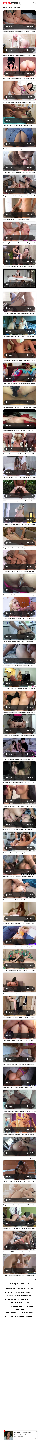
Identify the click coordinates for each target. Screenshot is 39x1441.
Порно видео (19, 1309)
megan (26, 1303)
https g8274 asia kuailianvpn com (19, 1313)
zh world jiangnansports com (19, 1296)
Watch (10, 3)
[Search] (33, 3)
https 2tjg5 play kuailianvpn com (19, 1306)
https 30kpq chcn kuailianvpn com (19, 1316)
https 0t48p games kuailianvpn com (19, 1289)
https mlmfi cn (16, 1303)
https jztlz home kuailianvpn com (19, 1292)
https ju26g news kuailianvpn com (19, 1299)
